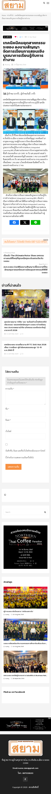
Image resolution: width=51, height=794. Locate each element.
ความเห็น (9, 388)
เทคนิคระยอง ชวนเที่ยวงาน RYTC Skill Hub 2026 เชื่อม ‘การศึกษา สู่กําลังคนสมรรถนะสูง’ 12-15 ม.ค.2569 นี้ (25, 347)
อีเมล (8, 420)
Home (4, 15)
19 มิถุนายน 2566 (20, 64)
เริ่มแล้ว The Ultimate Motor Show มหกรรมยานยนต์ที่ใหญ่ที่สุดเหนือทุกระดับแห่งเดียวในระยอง (24, 258)
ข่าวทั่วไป (10, 15)
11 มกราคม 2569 (12, 334)
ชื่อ (7, 409)
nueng (7, 64)
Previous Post (10, 253)
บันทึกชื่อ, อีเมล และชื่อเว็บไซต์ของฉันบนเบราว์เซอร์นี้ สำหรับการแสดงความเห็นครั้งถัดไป (25, 454)
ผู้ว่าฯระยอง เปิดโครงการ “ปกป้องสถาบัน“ (18, 611)
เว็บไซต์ (8, 431)
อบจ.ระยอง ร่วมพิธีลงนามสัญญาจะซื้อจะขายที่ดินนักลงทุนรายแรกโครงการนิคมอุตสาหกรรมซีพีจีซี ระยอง (25, 269)
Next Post (42, 264)
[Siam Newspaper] (19, 6)
